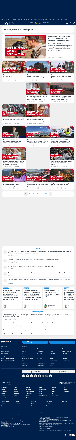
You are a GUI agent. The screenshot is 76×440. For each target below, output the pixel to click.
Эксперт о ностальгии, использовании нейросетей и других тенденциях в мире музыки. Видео (12, 141)
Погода (20, 19)
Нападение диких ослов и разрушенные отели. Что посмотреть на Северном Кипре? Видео (37, 76)
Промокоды (64, 19)
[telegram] (23, 375)
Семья (51, 365)
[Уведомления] (70, 23)
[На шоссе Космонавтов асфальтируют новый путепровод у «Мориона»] (38, 175)
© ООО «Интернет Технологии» (8, 435)
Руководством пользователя (45, 418)
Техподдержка (4, 356)
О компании (4, 349)
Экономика (65, 358)
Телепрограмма (28, 19)
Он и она (52, 349)
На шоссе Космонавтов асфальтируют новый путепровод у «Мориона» (37, 184)
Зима (38, 349)
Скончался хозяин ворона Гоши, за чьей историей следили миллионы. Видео (59, 38)
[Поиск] (67, 23)
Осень (51, 351)
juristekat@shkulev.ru (5, 425)
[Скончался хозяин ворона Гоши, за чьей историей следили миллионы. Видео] (25, 46)
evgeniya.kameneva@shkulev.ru (45, 412)
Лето (38, 356)
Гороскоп (41, 19)
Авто (23, 349)
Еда (23, 360)
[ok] (31, 375)
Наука (38, 360)
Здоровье (24, 365)
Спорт (63, 349)
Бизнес (24, 351)
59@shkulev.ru (17, 423)
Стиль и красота (66, 351)
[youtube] (46, 375)
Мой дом (39, 358)
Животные (25, 363)
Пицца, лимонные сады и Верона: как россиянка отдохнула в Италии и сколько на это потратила (61, 184)
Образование (40, 365)
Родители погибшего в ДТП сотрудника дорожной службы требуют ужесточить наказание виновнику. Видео (61, 141)
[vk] (27, 375)
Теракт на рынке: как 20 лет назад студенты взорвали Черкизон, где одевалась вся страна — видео (13, 119)
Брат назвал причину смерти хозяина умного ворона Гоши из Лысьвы (61, 76)
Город (23, 356)
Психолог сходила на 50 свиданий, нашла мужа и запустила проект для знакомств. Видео (13, 163)
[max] (39, 375)
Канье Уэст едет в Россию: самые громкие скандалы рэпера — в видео (61, 163)
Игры (58, 19)
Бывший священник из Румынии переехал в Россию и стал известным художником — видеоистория (37, 98)
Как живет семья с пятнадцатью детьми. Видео (13, 75)
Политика (52, 353)
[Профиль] (74, 23)
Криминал (40, 351)
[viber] (35, 375)
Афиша (35, 19)
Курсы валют (48, 19)
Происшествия (54, 356)
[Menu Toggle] (2, 23)
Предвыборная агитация (7, 358)
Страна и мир (65, 353)
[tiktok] (50, 375)
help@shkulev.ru (10, 426)
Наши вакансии (5, 353)
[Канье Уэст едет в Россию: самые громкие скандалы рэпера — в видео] (62, 153)
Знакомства (14, 19)
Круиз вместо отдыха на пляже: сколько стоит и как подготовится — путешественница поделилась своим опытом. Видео (37, 141)
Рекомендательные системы (45, 428)
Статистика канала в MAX (8, 360)
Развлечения (53, 360)
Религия (52, 363)
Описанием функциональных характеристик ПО (49, 419)
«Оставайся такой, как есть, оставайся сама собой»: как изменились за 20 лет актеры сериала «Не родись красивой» (36, 119)
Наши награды (5, 351)
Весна (23, 353)
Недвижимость (5, 19)
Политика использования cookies (46, 426)
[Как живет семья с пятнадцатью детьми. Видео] (14, 67)
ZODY (54, 19)
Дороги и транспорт (27, 358)
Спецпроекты (65, 360)
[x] (43, 375)
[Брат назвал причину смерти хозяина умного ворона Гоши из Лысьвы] (62, 67)
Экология (64, 356)
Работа (51, 358)
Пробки (38, 23)
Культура (39, 353)
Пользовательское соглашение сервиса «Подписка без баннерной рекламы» (55, 430)
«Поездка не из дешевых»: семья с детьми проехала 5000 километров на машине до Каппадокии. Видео (61, 98)
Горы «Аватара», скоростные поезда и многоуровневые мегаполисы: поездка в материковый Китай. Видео (12, 184)
